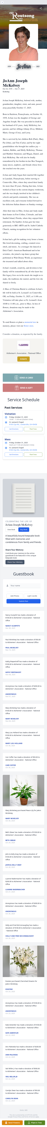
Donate (23, 359)
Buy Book (23, 529)
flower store (28, 325)
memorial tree (30, 322)
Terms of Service (29, 1117)
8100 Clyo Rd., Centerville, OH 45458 (23, 424)
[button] (23, 790)
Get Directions (13, 429)
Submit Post (23, 601)
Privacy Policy (17, 1117)
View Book (11, 529)
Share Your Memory (14, 562)
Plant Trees (33, 429)
